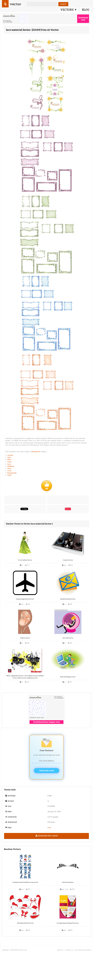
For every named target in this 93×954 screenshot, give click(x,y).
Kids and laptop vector (68, 677)
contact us (69, 950)
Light (9, 457)
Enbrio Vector (25, 638)
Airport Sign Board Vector (25, 599)
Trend (9, 462)
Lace (9, 464)
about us (60, 950)
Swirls (9, 475)
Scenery (10, 455)
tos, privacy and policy (83, 950)
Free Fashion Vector (25, 560)
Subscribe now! (46, 771)
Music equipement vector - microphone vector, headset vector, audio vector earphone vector (25, 677)
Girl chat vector (67, 638)
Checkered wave (68, 882)
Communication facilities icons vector (25, 882)
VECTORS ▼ (68, 9)
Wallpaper (10, 466)
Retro (9, 459)
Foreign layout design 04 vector (68, 923)
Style (9, 468)
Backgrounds (12, 473)
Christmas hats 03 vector (25, 923)
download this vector (48, 835)
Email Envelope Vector (68, 599)
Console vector (68, 560)
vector (15, 4)
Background (35, 451)
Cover (9, 471)
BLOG (85, 9)
